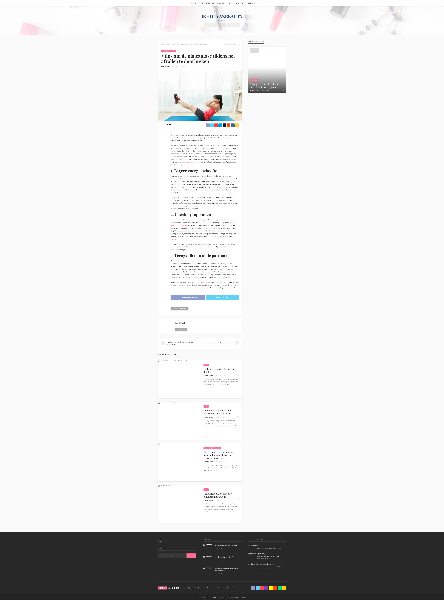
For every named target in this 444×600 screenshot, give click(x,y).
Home (193, 3)
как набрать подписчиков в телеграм (269, 548)
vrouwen (240, 3)
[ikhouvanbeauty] (168, 588)
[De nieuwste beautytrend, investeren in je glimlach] (178, 403)
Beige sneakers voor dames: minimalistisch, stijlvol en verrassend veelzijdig (219, 455)
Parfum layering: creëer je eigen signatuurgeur (218, 495)
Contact (252, 3)
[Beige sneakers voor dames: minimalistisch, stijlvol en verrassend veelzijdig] (179, 462)
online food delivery (203, 282)
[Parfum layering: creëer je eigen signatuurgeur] (164, 486)
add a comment (180, 309)
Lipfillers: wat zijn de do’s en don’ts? (219, 370)
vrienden (161, 539)
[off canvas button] (159, 3)
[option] (267, 70)
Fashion (207, 448)
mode (230, 3)
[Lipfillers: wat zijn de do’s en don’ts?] (172, 361)
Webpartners (163, 542)
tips (201, 3)
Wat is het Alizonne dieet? (224, 557)
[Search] (284, 3)
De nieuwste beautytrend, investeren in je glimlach (217, 412)
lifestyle (210, 3)
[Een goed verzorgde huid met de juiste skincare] (208, 568)
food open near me (189, 162)
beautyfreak (165, 66)
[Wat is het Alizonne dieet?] (208, 557)
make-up (220, 3)
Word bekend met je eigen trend (226, 545)
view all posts (181, 329)
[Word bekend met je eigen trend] (208, 545)
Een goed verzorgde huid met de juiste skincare (226, 570)
